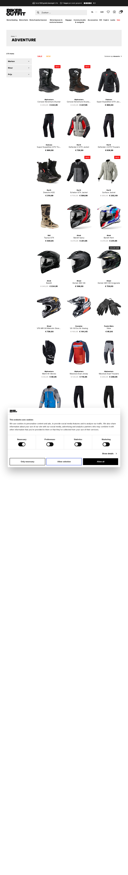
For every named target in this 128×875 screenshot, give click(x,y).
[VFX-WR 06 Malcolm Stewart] (49, 307)
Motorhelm (23, 20)
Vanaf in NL (46, 3)
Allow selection (64, 462)
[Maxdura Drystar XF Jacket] (49, 397)
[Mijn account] (114, 13)
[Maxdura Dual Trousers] (109, 352)
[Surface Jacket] (109, 171)
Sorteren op (108, 56)
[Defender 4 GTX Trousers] (109, 125)
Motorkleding (12, 20)
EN (96, 12)
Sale (118, 20)
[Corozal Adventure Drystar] (49, 80)
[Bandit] (49, 261)
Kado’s (106, 20)
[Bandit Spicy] (79, 216)
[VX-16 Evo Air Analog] (79, 307)
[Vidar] (109, 307)
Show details (108, 453)
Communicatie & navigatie (80, 21)
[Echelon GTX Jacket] (79, 171)
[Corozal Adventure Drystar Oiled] (79, 80)
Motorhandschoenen (38, 20)
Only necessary (27, 462)
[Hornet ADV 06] (79, 261)
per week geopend (72, 3)
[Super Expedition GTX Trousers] (49, 125)
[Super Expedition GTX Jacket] (109, 80)
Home (13, 36)
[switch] (50, 444)
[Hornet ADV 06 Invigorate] (109, 261)
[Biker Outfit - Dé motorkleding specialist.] (16, 15)
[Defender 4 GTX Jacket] (79, 125)
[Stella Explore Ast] (109, 397)
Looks (112, 20)
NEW (48, 56)
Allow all (100, 462)
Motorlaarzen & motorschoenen (56, 21)
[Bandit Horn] (109, 216)
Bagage (69, 20)
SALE (40, 56)
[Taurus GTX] (49, 216)
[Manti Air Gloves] (49, 352)
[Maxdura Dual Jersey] (79, 352)
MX (100, 20)
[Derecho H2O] (49, 171)
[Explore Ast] (79, 397)
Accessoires (93, 20)
